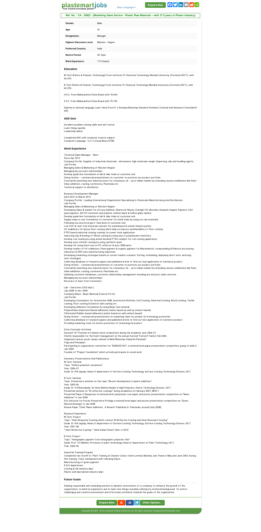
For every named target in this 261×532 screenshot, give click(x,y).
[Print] (130, 502)
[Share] (196, 4)
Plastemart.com (172, 511)
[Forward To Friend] (137, 502)
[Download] (121, 502)
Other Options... (152, 502)
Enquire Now (155, 4)
